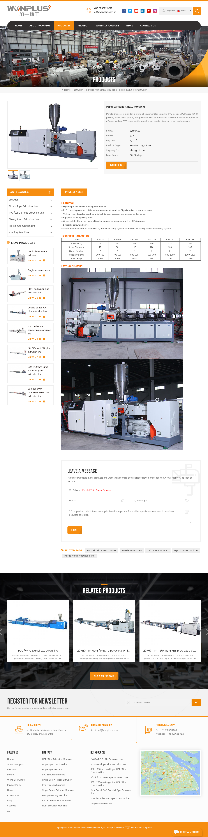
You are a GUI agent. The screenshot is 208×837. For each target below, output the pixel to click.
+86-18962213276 (103, 8)
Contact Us (148, 26)
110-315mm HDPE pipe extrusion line (39, 350)
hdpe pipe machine (52, 769)
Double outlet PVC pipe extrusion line (37, 309)
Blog (9, 800)
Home (18, 26)
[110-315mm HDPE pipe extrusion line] (17, 353)
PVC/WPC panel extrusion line (38, 651)
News (129, 26)
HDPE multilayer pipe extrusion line (38, 290)
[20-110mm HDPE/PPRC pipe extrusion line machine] (104, 623)
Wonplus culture (107, 26)
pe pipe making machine (54, 795)
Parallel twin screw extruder (100, 90)
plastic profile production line (79, 556)
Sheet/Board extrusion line (24, 219)
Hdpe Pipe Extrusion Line (54, 764)
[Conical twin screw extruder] (17, 256)
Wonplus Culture (16, 780)
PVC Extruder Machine (53, 774)
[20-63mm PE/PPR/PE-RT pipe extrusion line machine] (170, 623)
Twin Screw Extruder (158, 550)
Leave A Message (190, 832)
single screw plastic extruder (57, 780)
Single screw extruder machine (58, 790)
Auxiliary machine (19, 232)
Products (64, 26)
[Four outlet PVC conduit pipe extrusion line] (17, 331)
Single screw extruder (39, 270)
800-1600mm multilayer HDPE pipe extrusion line (38, 392)
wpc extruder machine (186, 550)
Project (83, 26)
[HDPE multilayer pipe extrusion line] (17, 293)
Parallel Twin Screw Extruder (96, 490)
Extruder (78, 90)
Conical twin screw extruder (37, 253)
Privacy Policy (14, 785)
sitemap (11, 805)
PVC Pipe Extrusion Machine (56, 800)
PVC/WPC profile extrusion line (26, 213)
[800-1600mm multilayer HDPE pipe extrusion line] (17, 393)
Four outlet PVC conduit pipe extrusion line (39, 330)
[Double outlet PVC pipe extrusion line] (17, 312)
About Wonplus (39, 26)
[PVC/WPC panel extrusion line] (38, 623)
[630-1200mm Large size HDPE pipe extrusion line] (17, 371)
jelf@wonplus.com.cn (105, 12)
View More (34, 260)
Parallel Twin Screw (132, 550)
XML (9, 811)
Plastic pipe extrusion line (23, 206)
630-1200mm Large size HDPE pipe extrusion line (38, 370)
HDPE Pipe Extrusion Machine (57, 759)
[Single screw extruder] (17, 274)
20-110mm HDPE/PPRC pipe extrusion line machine (104, 651)
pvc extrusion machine (53, 785)
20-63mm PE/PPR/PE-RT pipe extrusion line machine (170, 651)
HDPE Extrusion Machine (54, 805)
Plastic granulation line (22, 226)
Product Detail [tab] (74, 192)
